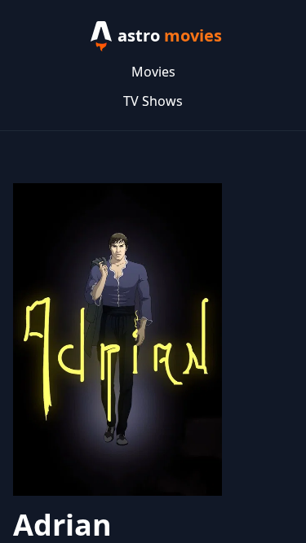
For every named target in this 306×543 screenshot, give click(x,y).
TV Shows (153, 101)
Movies (153, 72)
